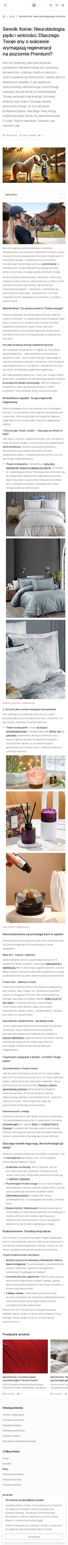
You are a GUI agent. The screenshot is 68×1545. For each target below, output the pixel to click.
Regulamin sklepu (12, 1425)
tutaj (40, 1520)
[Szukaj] (50, 5)
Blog (12, 16)
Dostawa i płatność (13, 1420)
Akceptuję (34, 1536)
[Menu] (5, 5)
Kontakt (7, 1463)
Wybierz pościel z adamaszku (19, 703)
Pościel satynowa (12, 1479)
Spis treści (11, 194)
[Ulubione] (56, 5)
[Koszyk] (62, 5)
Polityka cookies (11, 1435)
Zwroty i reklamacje (13, 1414)
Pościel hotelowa (12, 1484)
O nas (6, 1458)
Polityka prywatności (14, 1430)
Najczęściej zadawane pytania (19, 1441)
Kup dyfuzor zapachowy (16, 926)
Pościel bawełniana (13, 1474)
